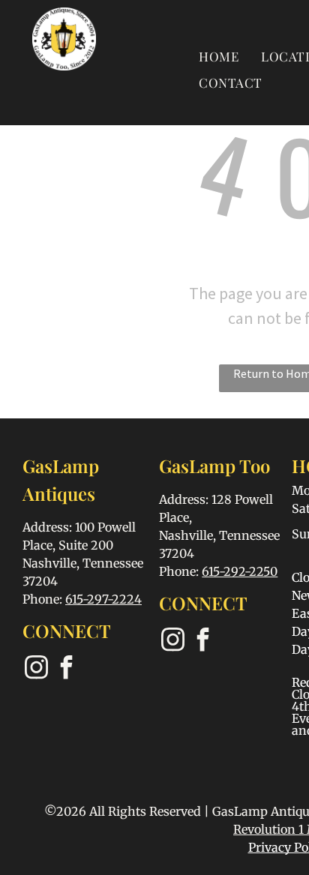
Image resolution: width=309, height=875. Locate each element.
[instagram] (36, 669)
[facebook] (66, 669)
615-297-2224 (103, 599)
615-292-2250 (240, 571)
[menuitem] (219, 56)
